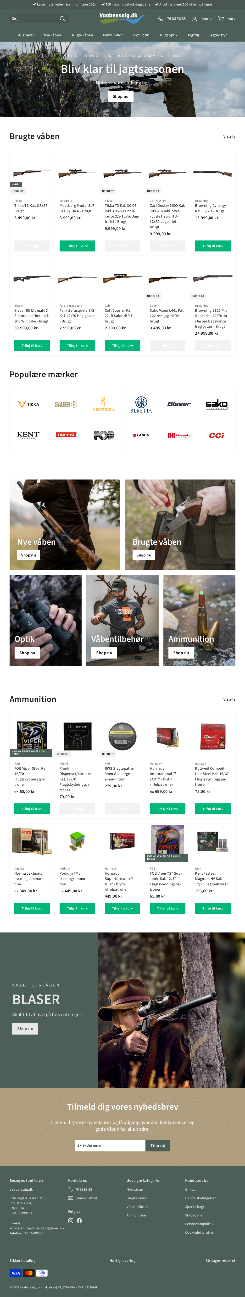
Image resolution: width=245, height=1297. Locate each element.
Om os (190, 1189)
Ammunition (113, 35)
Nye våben (52, 35)
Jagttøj (193, 35)
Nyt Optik (141, 35)
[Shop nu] (46, 620)
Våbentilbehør (138, 1206)
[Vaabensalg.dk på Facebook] (79, 1220)
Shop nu (121, 96)
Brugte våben (82, 35)
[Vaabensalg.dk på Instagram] (70, 1220)
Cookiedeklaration (199, 1232)
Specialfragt (195, 1206)
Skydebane (193, 1215)
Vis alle (229, 136)
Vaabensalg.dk (30, 1287)
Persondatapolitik (199, 1223)
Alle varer (26, 35)
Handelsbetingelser (200, 1198)
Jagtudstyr (218, 35)
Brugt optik (168, 35)
